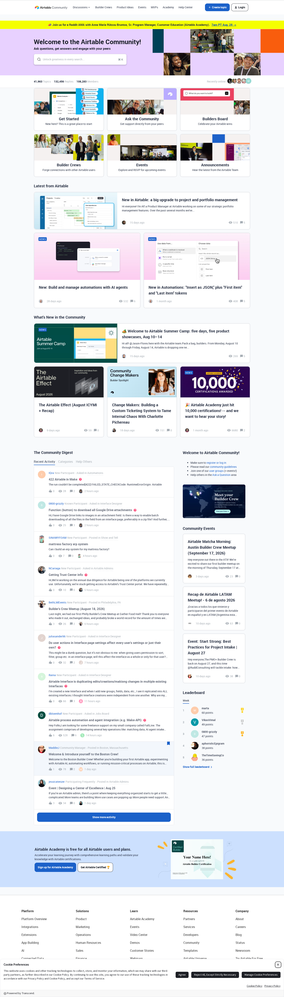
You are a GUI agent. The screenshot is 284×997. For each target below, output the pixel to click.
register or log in (216, 462)
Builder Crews (103, 7)
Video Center (138, 935)
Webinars (136, 958)
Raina (52, 675)
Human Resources (88, 943)
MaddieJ (54, 748)
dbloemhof (55, 713)
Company (242, 911)
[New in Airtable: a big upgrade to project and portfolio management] (142, 211)
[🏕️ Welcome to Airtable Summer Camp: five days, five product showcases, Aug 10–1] (142, 343)
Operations (83, 935)
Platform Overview (34, 919)
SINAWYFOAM (57, 537)
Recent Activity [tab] (44, 461)
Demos (135, 943)
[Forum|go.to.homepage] (51, 7)
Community (191, 943)
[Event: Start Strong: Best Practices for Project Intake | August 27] (214, 658)
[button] (217, 7)
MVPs (154, 7)
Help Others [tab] (84, 461)
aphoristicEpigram (213, 743)
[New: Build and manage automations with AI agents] (87, 270)
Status (240, 943)
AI (22, 950)
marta (205, 708)
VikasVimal (209, 720)
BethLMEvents (57, 602)
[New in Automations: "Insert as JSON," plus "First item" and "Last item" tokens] (197, 270)
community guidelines (223, 467)
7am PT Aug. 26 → (224, 25)
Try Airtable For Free (249, 958)
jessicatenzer (57, 781)
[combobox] (80, 59)
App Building (30, 943)
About (240, 919)
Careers (241, 927)
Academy (168, 7)
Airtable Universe (195, 958)
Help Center (186, 7)
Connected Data (32, 958)
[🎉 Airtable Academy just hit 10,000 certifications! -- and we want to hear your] (215, 401)
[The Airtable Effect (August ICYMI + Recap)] (69, 401)
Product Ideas (125, 7)
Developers (190, 935)
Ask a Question (221, 475)
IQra (51, 473)
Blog (239, 935)
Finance (81, 958)
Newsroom (243, 950)
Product (81, 919)
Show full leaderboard (196, 767)
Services (189, 927)
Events (142, 7)
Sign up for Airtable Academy (55, 867)
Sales (79, 950)
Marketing (83, 927)
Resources (190, 911)
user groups (216, 471)
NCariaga (54, 568)
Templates (190, 950)
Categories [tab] (65, 461)
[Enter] (37, 59)
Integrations (29, 927)
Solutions (82, 911)
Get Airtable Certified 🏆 (95, 867)
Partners (189, 919)
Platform (27, 911)
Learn (134, 911)
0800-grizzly (56, 503)
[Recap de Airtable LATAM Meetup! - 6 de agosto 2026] (214, 608)
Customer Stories (142, 950)
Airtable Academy (142, 919)
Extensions (29, 935)
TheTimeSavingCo (213, 755)
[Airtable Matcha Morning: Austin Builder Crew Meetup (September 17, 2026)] (214, 558)
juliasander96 (57, 636)
